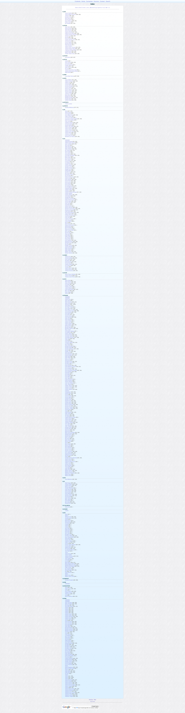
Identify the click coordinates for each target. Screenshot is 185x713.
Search (108, 1)
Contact (102, 1)
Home (83, 1)
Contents (77, 1)
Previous (91, 699)
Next (95, 699)
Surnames (89, 1)
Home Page (92, 701)
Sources (96, 1)
